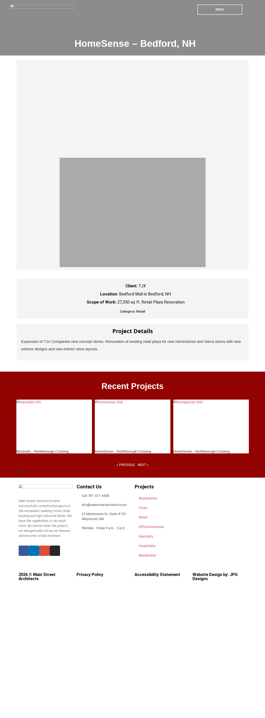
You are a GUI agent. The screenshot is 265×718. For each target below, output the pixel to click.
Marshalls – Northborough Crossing (42, 451)
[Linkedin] (34, 551)
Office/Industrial (151, 527)
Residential (147, 555)
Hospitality (147, 546)
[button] (63, 109)
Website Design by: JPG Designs (215, 576)
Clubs (143, 508)
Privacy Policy (90, 574)
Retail (140, 311)
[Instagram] (55, 551)
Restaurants (148, 498)
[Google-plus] (44, 551)
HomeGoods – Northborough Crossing (201, 451)
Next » (143, 465)
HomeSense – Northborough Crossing (123, 451)
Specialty (146, 536)
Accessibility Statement (157, 574)
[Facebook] (24, 551)
